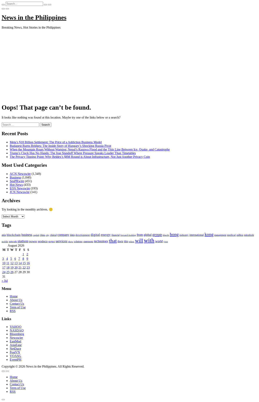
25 (8, 272)
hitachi (166, 235)
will (139, 241)
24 (3, 272)
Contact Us (17, 303)
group (157, 234)
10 (3, 263)
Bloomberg (17, 334)
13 (16, 263)
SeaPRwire (17, 181)
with (149, 240)
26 (12, 272)
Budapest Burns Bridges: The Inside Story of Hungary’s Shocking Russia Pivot (60, 146)
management (220, 235)
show (70, 242)
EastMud (15, 341)
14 (20, 263)
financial (115, 235)
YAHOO (15, 326)
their (120, 241)
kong (209, 234)
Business (15, 177)
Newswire (16, 337)
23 (28, 267)
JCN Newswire (20, 192)
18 (8, 267)
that (113, 240)
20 (16, 267)
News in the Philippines (34, 17)
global (148, 235)
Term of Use (18, 307)
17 (3, 267)
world (159, 241)
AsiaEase (16, 345)
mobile (5, 241)
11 (7, 263)
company (63, 234)
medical (231, 234)
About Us (16, 300)
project (51, 241)
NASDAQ (17, 330)
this (126, 241)
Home (14, 296)
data (72, 234)
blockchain (14, 234)
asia (4, 234)
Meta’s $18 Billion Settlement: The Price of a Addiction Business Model (56, 142)
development (82, 235)
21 (20, 267)
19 (12, 267)
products (43, 241)
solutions (78, 241)
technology (101, 241)
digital (95, 235)
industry (184, 234)
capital (36, 235)
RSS (13, 311)
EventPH (15, 359)
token (131, 241)
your (165, 241)
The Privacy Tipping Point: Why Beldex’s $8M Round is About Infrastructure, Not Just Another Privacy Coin (80, 156)
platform (23, 241)
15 (24, 263)
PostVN (15, 352)
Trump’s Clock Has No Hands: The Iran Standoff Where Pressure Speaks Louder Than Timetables (73, 153)
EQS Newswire (20, 188)
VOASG (15, 356)
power (33, 241)
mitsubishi (249, 235)
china (42, 235)
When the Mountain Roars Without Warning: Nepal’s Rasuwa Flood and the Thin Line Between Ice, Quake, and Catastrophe (90, 149)
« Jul (5, 280)
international (196, 234)
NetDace (15, 348)
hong (174, 234)
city (47, 235)
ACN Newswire (20, 173)
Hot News (16, 184)
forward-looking (128, 235)
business (26, 235)
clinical (53, 235)
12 (12, 263)
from (140, 234)
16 (28, 263)
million (240, 235)
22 (24, 267)
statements (88, 241)
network (13, 241)
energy (106, 235)
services (61, 241)
